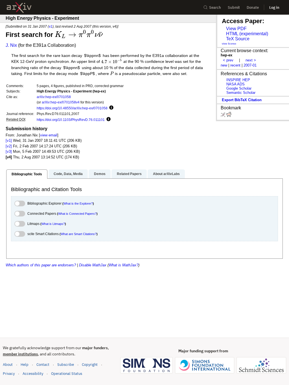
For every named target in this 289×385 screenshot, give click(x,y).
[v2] (9, 146)
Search (215, 7)
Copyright (90, 364)
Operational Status (66, 373)
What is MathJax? (123, 265)
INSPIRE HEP (238, 80)
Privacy (9, 373)
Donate (253, 7)
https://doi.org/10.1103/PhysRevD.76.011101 (71, 119)
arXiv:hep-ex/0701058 (54, 97)
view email (48, 135)
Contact (42, 364)
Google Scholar (238, 88)
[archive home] (19, 7)
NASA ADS (235, 84)
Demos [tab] (100, 174)
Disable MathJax (92, 265)
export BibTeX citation (242, 100)
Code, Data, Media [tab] (68, 174)
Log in (274, 7)
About (8, 364)
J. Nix (11, 45)
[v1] (9, 140)
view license (229, 43)
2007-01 (250, 65)
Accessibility (33, 373)
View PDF (236, 28)
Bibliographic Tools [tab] (27, 174)
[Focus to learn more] (110, 107)
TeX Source (237, 38)
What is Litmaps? (53, 223)
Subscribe (65, 364)
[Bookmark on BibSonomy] (223, 116)
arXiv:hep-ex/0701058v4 (61, 102)
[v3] (9, 151)
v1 (50, 26)
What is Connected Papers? (77, 213)
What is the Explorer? (78, 203)
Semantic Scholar (240, 92)
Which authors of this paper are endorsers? (41, 265)
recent (235, 65)
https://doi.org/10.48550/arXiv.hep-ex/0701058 (72, 108)
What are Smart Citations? (79, 234)
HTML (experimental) (247, 33)
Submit (234, 7)
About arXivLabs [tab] (166, 174)
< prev (228, 60)
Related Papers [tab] (129, 174)
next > (251, 60)
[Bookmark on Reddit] (228, 116)
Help (25, 364)
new (224, 65)
